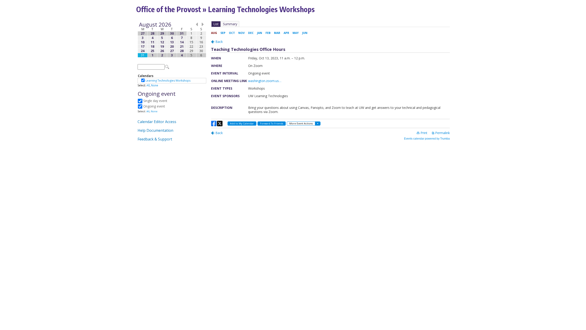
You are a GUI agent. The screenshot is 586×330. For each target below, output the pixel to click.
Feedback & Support (155, 139)
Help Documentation (155, 130)
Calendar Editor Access (157, 121)
